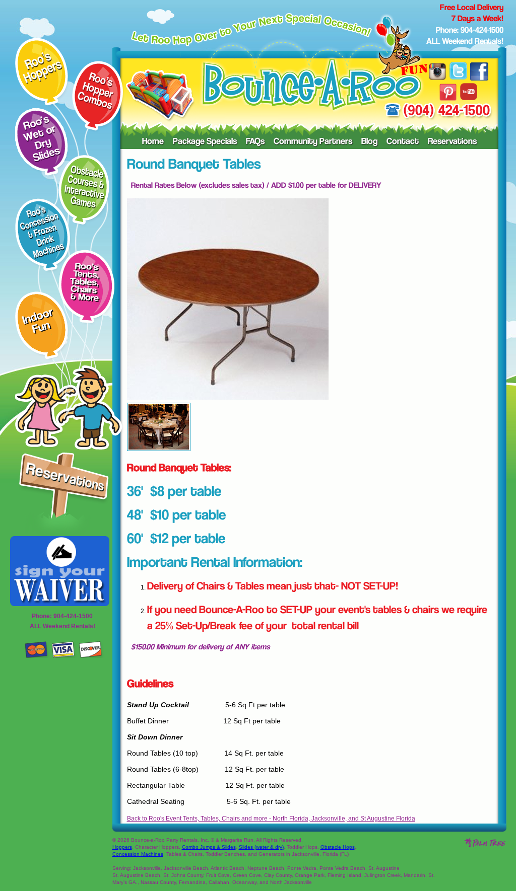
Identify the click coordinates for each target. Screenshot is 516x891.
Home (153, 141)
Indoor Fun (37, 322)
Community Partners (313, 141)
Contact (402, 141)
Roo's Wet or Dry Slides (41, 139)
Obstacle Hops (337, 847)
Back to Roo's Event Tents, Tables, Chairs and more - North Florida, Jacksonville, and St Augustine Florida (271, 818)
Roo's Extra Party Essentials (87, 282)
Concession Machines (137, 854)
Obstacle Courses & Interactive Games (84, 186)
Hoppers (122, 847)
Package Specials (205, 141)
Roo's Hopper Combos (96, 91)
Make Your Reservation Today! (64, 494)
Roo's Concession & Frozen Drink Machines (42, 232)
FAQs (255, 141)
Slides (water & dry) (261, 847)
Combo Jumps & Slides (209, 847)
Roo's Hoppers (42, 68)
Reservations (452, 141)
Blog (369, 141)
